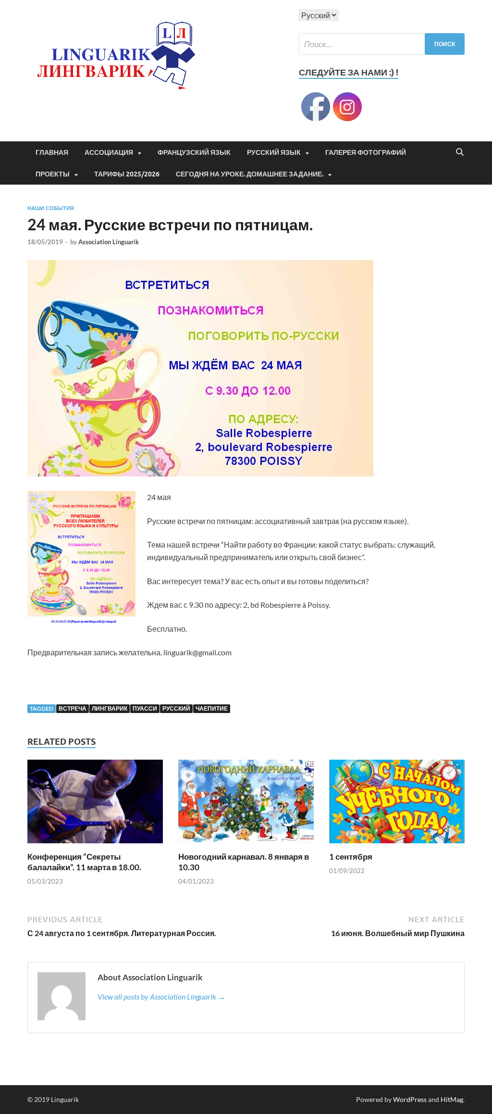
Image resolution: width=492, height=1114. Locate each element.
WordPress (410, 1099)
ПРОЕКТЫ (53, 174)
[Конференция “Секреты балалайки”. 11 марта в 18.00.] (95, 804)
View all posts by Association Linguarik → (161, 996)
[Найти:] (382, 44)
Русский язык (274, 152)
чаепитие (212, 708)
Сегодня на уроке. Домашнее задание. (249, 174)
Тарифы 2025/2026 (127, 174)
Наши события (50, 208)
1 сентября (350, 856)
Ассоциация (109, 152)
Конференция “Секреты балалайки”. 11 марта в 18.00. (84, 861)
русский (176, 708)
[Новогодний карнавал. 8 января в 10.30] (246, 804)
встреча (72, 708)
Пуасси (145, 708)
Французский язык (194, 152)
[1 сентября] (397, 804)
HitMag (452, 1099)
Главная (52, 152)
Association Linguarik (108, 242)
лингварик (109, 708)
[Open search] (460, 152)
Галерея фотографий (365, 152)
